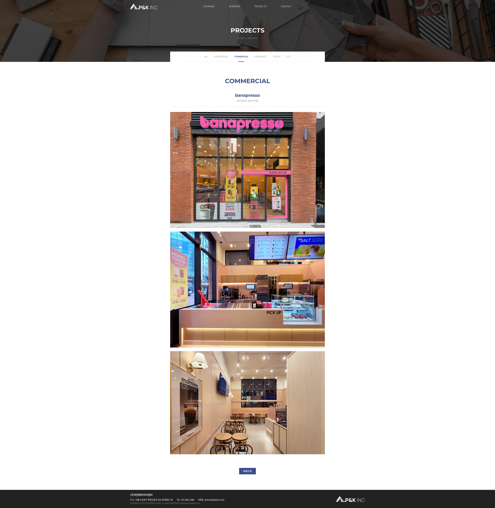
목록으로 (247, 471)
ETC (289, 56)
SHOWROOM (221, 56)
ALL (206, 56)
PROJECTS (260, 6)
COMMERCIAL (241, 56)
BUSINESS (234, 6)
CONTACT (286, 6)
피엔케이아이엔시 (143, 6)
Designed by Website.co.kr (190, 503)
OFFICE (276, 56)
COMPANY (209, 6)
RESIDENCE (260, 56)
